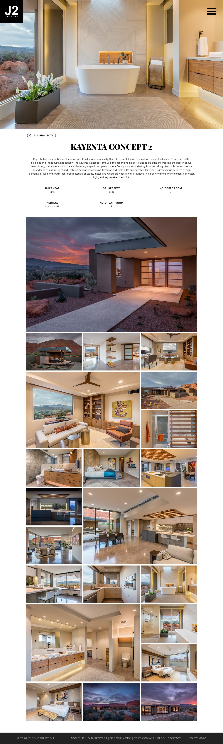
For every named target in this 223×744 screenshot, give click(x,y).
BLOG (161, 738)
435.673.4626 (197, 738)
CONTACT (174, 738)
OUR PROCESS (97, 738)
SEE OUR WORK (120, 738)
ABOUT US (77, 738)
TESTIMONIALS (144, 738)
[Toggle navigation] (211, 11)
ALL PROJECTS (44, 135)
